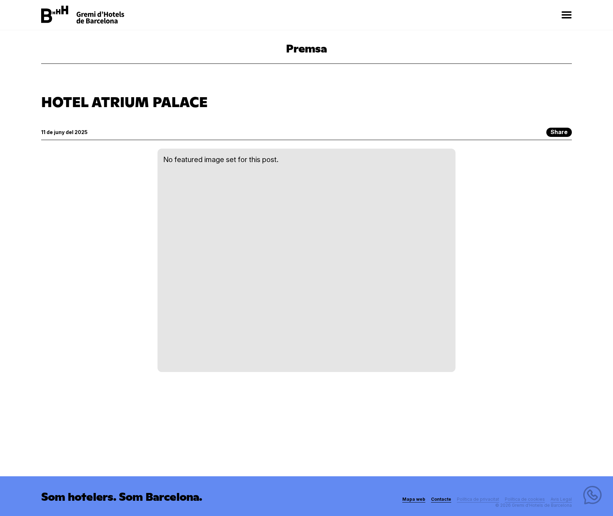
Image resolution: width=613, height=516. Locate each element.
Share (559, 131)
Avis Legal (561, 499)
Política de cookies (525, 499)
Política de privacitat (478, 499)
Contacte (441, 499)
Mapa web (413, 499)
